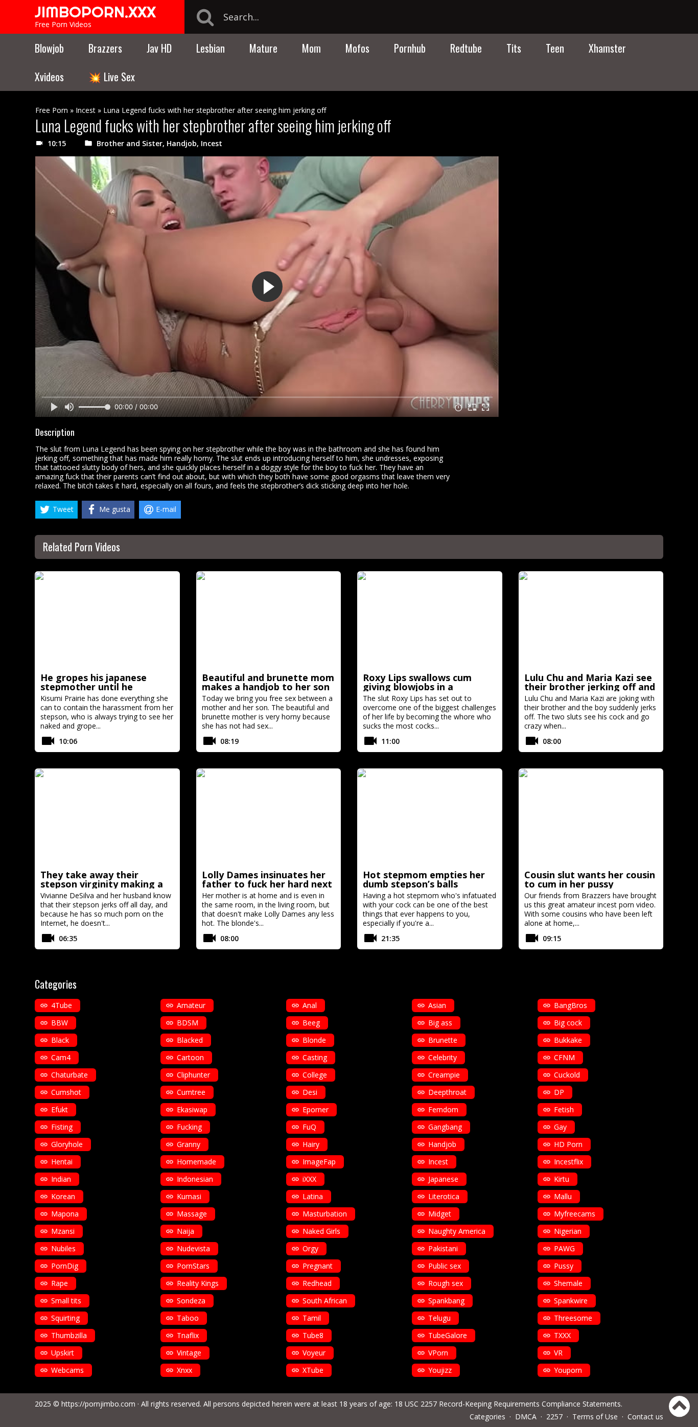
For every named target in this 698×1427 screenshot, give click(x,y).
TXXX (562, 1335)
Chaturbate (69, 1075)
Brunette (442, 1040)
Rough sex (445, 1283)
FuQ (309, 1127)
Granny (188, 1144)
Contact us (645, 1416)
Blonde (314, 1040)
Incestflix (568, 1161)
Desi (310, 1092)
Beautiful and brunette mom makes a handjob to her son (268, 682)
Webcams (67, 1370)
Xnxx (184, 1370)
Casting (315, 1057)
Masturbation (325, 1214)
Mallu (563, 1196)
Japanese (443, 1179)
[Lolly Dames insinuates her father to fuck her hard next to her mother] (269, 817)
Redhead (317, 1283)
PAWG (564, 1248)
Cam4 (61, 1057)
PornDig (64, 1266)
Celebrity (442, 1057)
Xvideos (49, 76)
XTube (313, 1370)
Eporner (316, 1109)
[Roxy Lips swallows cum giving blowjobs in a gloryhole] (430, 620)
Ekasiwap (192, 1109)
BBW (59, 1022)
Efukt (59, 1109)
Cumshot (66, 1092)
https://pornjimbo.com (98, 1404)
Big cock (568, 1022)
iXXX (309, 1179)
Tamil (312, 1318)
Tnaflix (188, 1335)
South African (325, 1300)
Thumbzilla (69, 1335)
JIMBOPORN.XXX (95, 11)
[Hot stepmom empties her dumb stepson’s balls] (430, 817)
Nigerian (567, 1231)
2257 (554, 1416)
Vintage (189, 1353)
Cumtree (191, 1092)
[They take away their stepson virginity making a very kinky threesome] (107, 817)
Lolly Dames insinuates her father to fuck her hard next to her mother (267, 884)
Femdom (443, 1109)
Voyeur (314, 1353)
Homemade (196, 1161)
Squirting (65, 1318)
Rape (59, 1283)
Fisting (62, 1127)
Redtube (466, 48)
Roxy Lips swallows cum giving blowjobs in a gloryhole (417, 686)
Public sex (444, 1266)
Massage (192, 1214)
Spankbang (446, 1300)
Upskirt (62, 1353)
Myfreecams (574, 1214)
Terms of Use (595, 1416)
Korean (63, 1196)
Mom (311, 48)
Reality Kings (198, 1283)
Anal (310, 1005)
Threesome (573, 1318)
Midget (439, 1214)
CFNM (564, 1057)
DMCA (526, 1416)
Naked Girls (321, 1231)
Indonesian (195, 1179)
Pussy (563, 1266)
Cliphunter (193, 1075)
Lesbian (210, 48)
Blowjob (49, 48)
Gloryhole (67, 1144)
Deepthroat (447, 1092)
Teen (555, 48)
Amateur (191, 1005)
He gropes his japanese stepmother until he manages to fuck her (93, 686)
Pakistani (443, 1248)
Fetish (564, 1109)
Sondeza (191, 1300)
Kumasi (189, 1196)
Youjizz (440, 1370)
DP (559, 1092)
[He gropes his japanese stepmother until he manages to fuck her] (107, 620)
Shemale (568, 1283)
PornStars (193, 1266)
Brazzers (105, 48)
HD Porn (568, 1144)
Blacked (190, 1040)
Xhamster (607, 48)
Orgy (310, 1248)
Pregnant (318, 1266)
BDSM (187, 1022)
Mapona (65, 1214)
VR (558, 1353)
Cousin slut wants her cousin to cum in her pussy (589, 879)
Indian (61, 1179)
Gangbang (445, 1127)
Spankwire (571, 1300)
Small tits (66, 1300)
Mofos (357, 48)
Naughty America (456, 1231)
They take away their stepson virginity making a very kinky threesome (101, 884)
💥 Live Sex (111, 76)
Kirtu (561, 1179)
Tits (513, 48)
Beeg (311, 1022)
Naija (185, 1231)
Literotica (443, 1196)
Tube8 (313, 1335)
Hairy (311, 1144)
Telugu (439, 1318)
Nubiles (63, 1248)
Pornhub (410, 48)
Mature (263, 48)
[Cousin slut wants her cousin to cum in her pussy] (591, 817)
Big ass (440, 1022)
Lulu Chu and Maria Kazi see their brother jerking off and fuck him (589, 686)
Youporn (568, 1370)
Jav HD (159, 48)
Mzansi (63, 1231)
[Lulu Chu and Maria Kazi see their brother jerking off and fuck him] (591, 620)
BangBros (570, 1005)
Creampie (444, 1075)
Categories (487, 1416)
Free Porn (51, 110)
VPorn (438, 1353)
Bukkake (568, 1040)
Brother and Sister (129, 143)
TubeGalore (447, 1335)
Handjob (182, 143)
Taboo (188, 1318)
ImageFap (319, 1161)
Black (60, 1040)
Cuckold (567, 1075)
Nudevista (193, 1248)
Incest (86, 110)
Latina (313, 1196)
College (315, 1075)
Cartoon (190, 1057)
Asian (437, 1005)
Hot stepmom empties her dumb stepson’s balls (424, 879)
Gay (560, 1127)
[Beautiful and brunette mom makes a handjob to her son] (269, 620)
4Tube (61, 1005)
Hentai (62, 1161)
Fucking (189, 1127)
